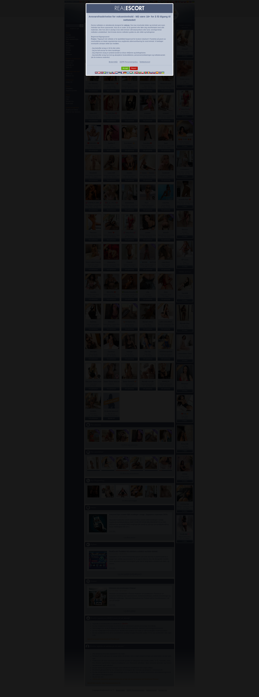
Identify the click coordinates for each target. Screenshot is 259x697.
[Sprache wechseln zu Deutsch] (125, 72)
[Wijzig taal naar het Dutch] (116, 72)
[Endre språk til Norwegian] (102, 72)
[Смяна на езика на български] (110, 72)
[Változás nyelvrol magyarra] (131, 72)
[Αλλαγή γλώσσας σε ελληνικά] (128, 72)
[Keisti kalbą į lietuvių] (139, 72)
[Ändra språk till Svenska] (105, 72)
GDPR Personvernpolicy (129, 62)
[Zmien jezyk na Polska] (142, 72)
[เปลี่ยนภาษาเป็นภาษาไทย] (160, 72)
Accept (125, 68)
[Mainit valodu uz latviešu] (137, 72)
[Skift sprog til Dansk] (99, 72)
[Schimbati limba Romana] (148, 72)
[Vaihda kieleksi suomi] (108, 72)
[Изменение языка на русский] (151, 72)
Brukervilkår (113, 62)
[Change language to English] (96, 72)
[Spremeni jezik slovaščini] (154, 72)
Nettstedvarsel (145, 62)
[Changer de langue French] (122, 72)
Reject (134, 68)
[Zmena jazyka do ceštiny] (113, 72)
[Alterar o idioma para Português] (145, 72)
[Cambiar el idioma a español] (157, 72)
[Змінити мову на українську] (163, 72)
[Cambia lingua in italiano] (134, 72)
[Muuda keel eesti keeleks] (119, 72)
